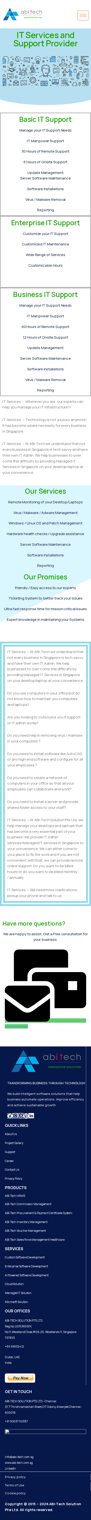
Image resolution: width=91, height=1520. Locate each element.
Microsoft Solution (16, 1302)
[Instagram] (15, 1115)
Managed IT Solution (18, 1293)
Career (9, 1161)
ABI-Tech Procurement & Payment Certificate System (38, 1213)
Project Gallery (14, 1143)
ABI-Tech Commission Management (28, 1204)
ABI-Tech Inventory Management (26, 1222)
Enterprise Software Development (26, 1266)
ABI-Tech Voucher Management (25, 1231)
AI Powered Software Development (27, 1275)
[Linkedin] (31, 1115)
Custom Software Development (25, 1257)
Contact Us (12, 1170)
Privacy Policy (13, 1179)
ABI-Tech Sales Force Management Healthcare (35, 1240)
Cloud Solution (14, 1284)
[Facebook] (10, 1116)
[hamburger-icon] (83, 15)
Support (10, 1152)
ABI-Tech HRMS (15, 1196)
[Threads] (20, 1115)
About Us (11, 1134)
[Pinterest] (26, 1116)
